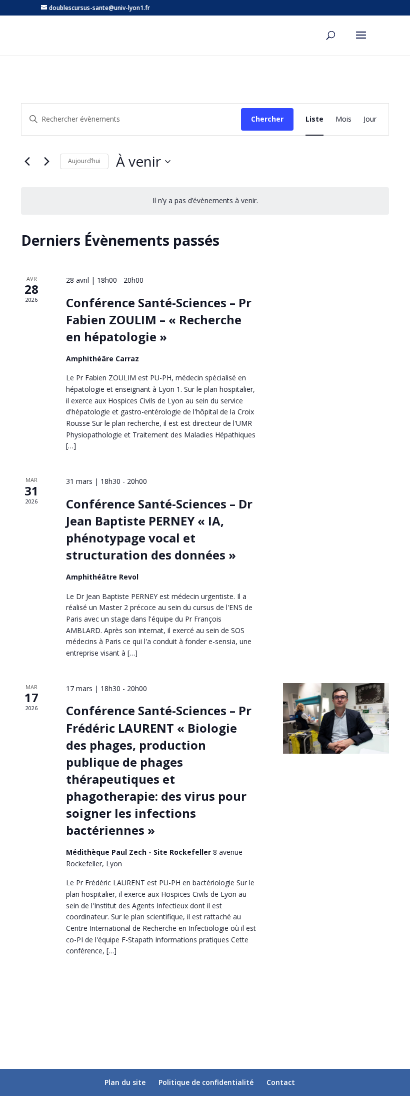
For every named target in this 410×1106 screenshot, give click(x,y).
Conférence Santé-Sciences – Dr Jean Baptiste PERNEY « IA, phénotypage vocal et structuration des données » (159, 529)
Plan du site (125, 1082)
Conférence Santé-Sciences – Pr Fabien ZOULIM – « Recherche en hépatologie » (159, 319)
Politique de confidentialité (206, 1082)
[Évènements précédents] (27, 162)
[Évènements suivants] (46, 162)
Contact (280, 1082)
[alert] (205, 201)
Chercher (267, 119)
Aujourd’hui (84, 161)
